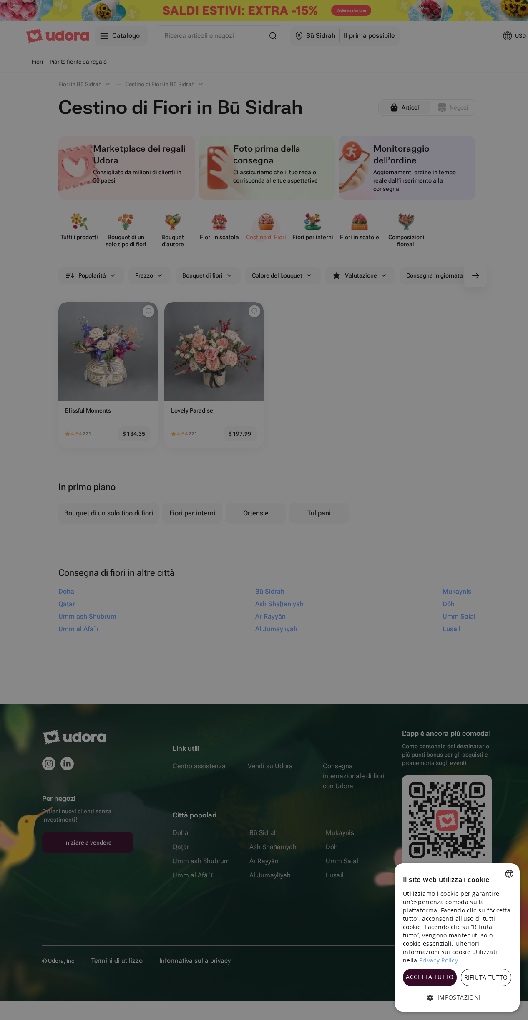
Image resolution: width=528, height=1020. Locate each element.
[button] (457, 997)
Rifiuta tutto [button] (486, 977)
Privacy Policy (438, 960)
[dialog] (457, 937)
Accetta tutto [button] (429, 977)
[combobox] (509, 874)
